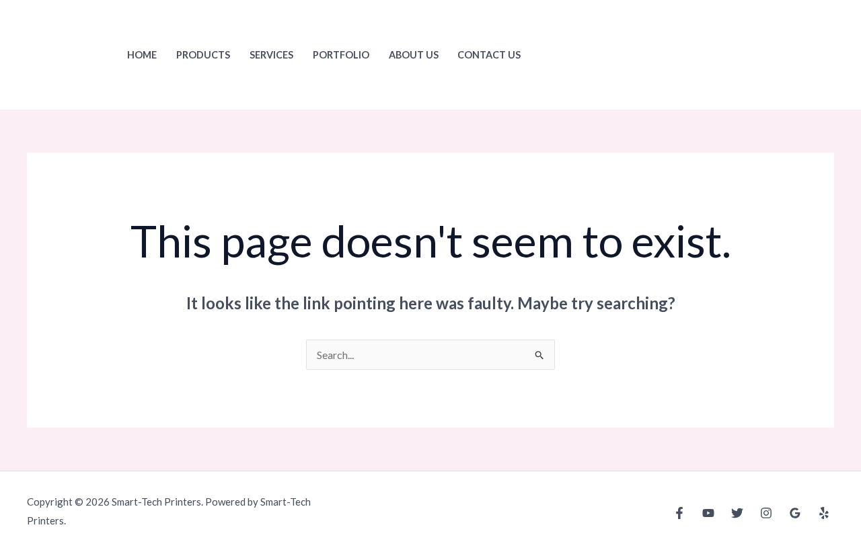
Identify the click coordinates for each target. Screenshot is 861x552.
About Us (414, 55)
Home (142, 55)
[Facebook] (679, 513)
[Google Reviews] (795, 513)
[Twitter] (737, 513)
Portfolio (341, 55)
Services (271, 55)
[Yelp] (824, 513)
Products (203, 55)
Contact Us (489, 55)
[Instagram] (766, 513)
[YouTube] (708, 513)
